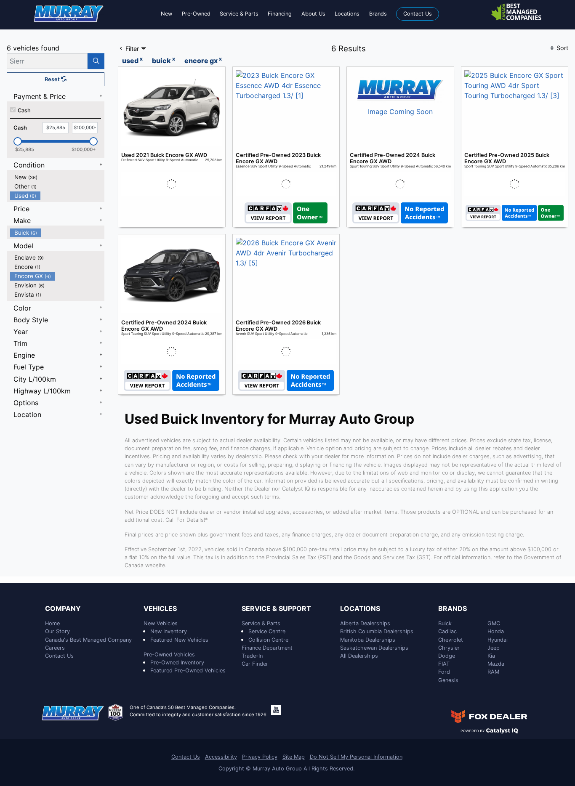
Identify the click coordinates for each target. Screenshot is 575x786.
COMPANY (63, 609)
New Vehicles (161, 623)
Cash (24, 110)
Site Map (293, 757)
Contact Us (59, 656)
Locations (360, 609)
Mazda (495, 664)
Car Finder (255, 664)
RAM (493, 672)
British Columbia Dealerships (376, 631)
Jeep (493, 648)
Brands (452, 609)
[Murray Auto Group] (69, 13)
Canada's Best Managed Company (88, 640)
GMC (493, 623)
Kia (491, 656)
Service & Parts (261, 623)
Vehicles (160, 609)
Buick (445, 623)
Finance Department (267, 648)
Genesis (448, 680)
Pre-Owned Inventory (177, 662)
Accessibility (221, 757)
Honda (495, 631)
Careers (55, 648)
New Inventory (168, 631)
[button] (166, 14)
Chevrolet (450, 640)
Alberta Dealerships (365, 623)
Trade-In (252, 656)
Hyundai (497, 640)
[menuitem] (57, 177)
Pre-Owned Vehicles (169, 654)
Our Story (57, 631)
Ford (444, 672)
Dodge (446, 656)
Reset (53, 79)
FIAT (444, 664)
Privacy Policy (259, 757)
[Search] (96, 61)
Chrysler (449, 648)
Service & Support (276, 609)
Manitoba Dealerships (367, 640)
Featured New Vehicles (179, 640)
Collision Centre (268, 640)
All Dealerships (359, 656)
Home (52, 623)
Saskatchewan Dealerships (374, 648)
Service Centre (266, 631)
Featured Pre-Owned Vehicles (188, 670)
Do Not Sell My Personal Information (356, 757)
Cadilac (447, 631)
